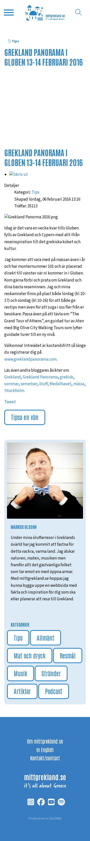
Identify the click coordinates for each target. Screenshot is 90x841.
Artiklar (22, 691)
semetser (28, 384)
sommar (11, 384)
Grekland (12, 377)
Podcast (53, 691)
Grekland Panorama (40, 377)
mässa (78, 384)
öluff (43, 384)
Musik (20, 673)
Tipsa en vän (24, 417)
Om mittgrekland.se (45, 741)
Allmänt (45, 637)
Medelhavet (60, 384)
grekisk (66, 377)
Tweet (10, 402)
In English (45, 749)
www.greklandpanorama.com (30, 359)
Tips (15, 41)
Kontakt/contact (45, 758)
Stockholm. (14, 391)
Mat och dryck (30, 655)
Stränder (51, 673)
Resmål (68, 655)
